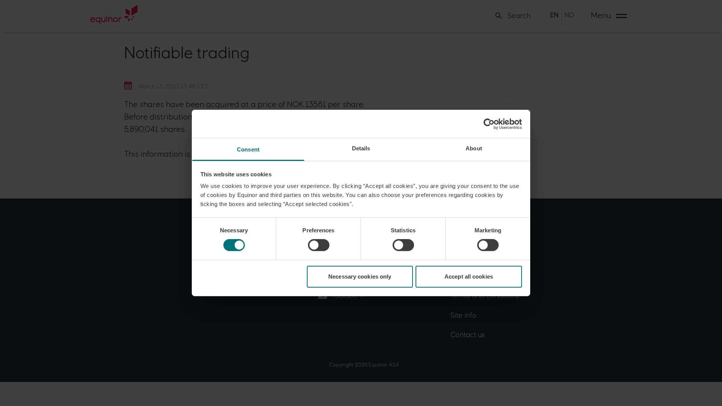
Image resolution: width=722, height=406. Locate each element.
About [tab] (474, 148)
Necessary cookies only (359, 276)
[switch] (318, 245)
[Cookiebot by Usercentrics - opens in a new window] (489, 123)
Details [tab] (361, 148)
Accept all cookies (468, 276)
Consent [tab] (248, 149)
